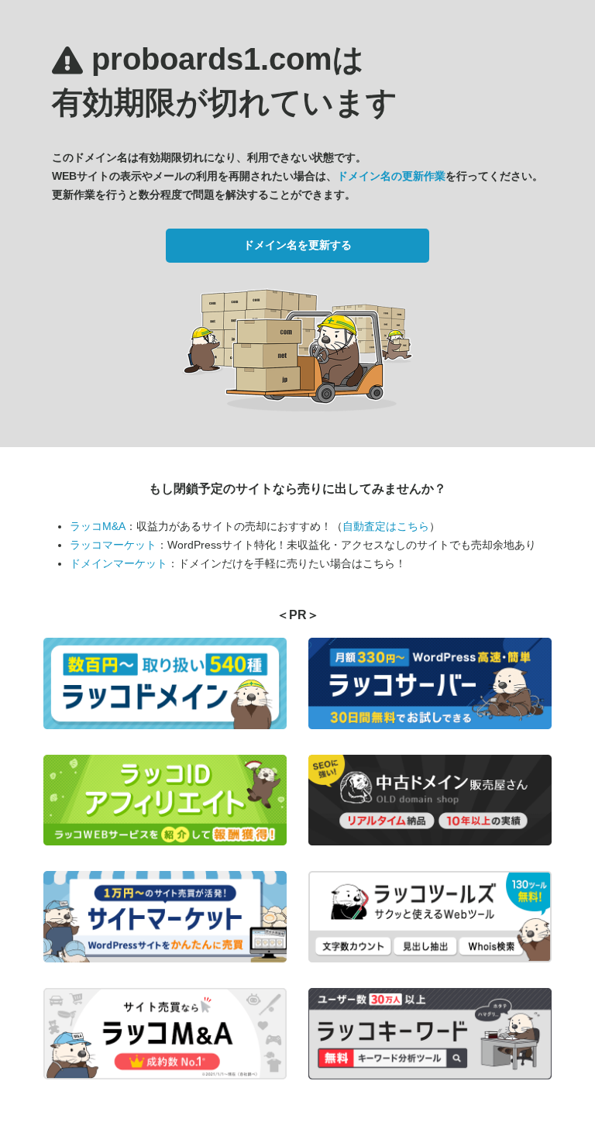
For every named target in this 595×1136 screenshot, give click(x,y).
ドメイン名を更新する (297, 245)
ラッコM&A (98, 526)
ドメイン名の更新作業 (391, 176)
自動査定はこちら (385, 526)
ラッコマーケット (113, 545)
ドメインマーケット (118, 563)
